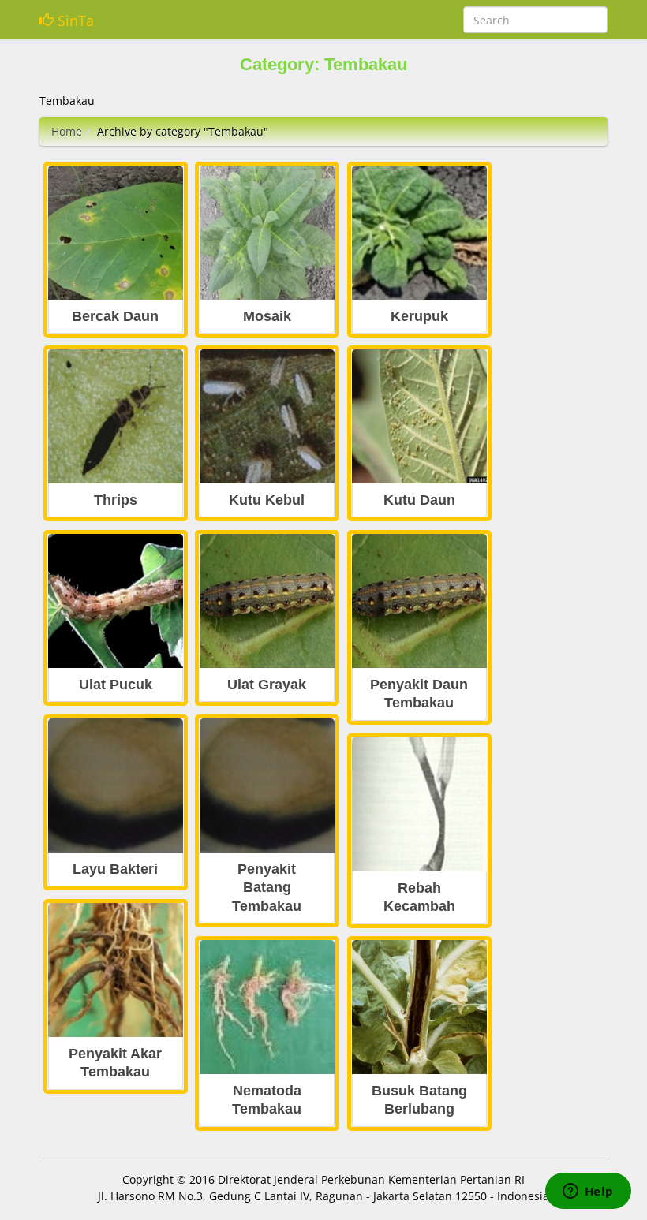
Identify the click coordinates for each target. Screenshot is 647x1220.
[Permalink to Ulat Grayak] (267, 601)
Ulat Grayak (266, 684)
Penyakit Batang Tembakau (266, 887)
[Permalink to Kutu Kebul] (267, 416)
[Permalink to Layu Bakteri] (115, 785)
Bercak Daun (115, 316)
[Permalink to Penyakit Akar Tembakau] (115, 970)
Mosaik (267, 316)
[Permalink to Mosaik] (267, 233)
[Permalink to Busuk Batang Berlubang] (419, 1007)
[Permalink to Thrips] (115, 416)
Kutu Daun (419, 500)
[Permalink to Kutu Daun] (419, 416)
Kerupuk (419, 316)
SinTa (74, 20)
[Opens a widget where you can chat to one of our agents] (587, 1192)
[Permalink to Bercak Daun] (115, 233)
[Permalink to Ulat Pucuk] (115, 601)
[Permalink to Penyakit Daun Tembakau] (419, 601)
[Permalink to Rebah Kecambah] (419, 804)
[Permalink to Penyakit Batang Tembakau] (267, 785)
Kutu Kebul (267, 500)
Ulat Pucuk (115, 684)
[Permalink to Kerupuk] (419, 233)
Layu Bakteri (115, 869)
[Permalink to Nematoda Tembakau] (267, 1007)
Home (66, 131)
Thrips (115, 500)
